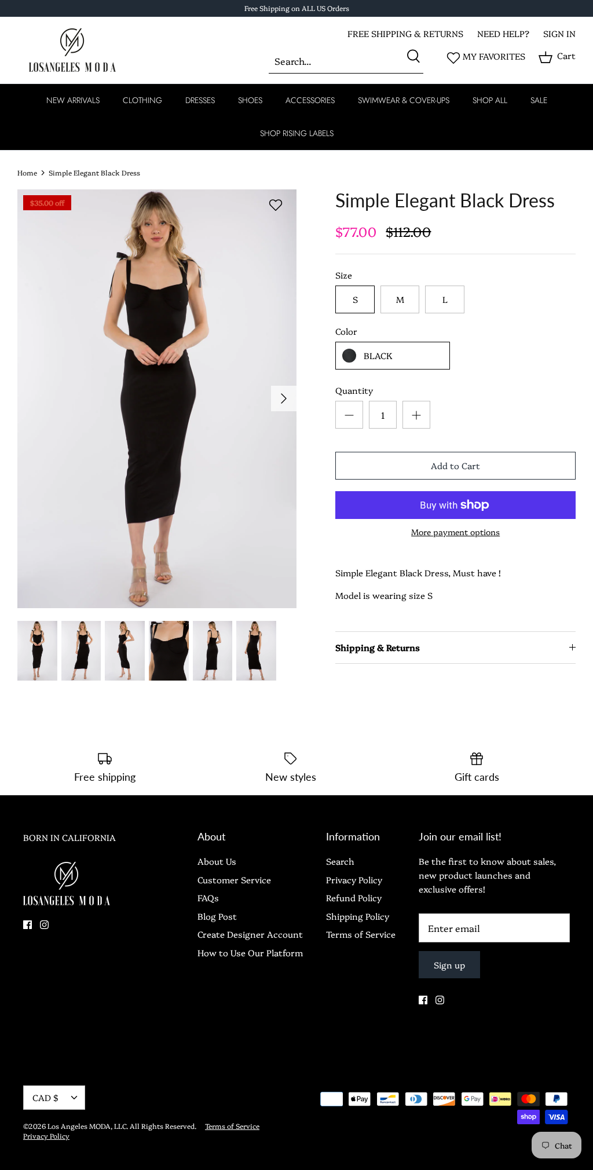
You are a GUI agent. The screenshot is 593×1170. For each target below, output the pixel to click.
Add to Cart (455, 465)
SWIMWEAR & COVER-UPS (403, 100)
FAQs (208, 897)
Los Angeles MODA (79, 1126)
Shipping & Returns (377, 647)
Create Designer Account (250, 934)
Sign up (449, 965)
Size (343, 275)
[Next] (283, 398)
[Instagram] (44, 924)
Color (346, 331)
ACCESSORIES (310, 100)
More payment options (455, 532)
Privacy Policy (354, 879)
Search (340, 861)
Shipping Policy (357, 916)
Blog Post (217, 916)
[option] (156, 398)
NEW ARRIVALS (73, 100)
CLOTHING (142, 100)
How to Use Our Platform (250, 952)
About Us (216, 861)
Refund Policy (354, 897)
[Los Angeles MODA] (72, 50)
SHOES (250, 100)
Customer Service (234, 879)
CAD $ (45, 1097)
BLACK (378, 355)
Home (27, 172)
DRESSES (200, 100)
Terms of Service (361, 934)
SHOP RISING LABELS (297, 133)
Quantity (354, 390)
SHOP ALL (490, 100)
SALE (538, 100)
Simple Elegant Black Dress (94, 172)
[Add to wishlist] (275, 205)
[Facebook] (27, 924)
